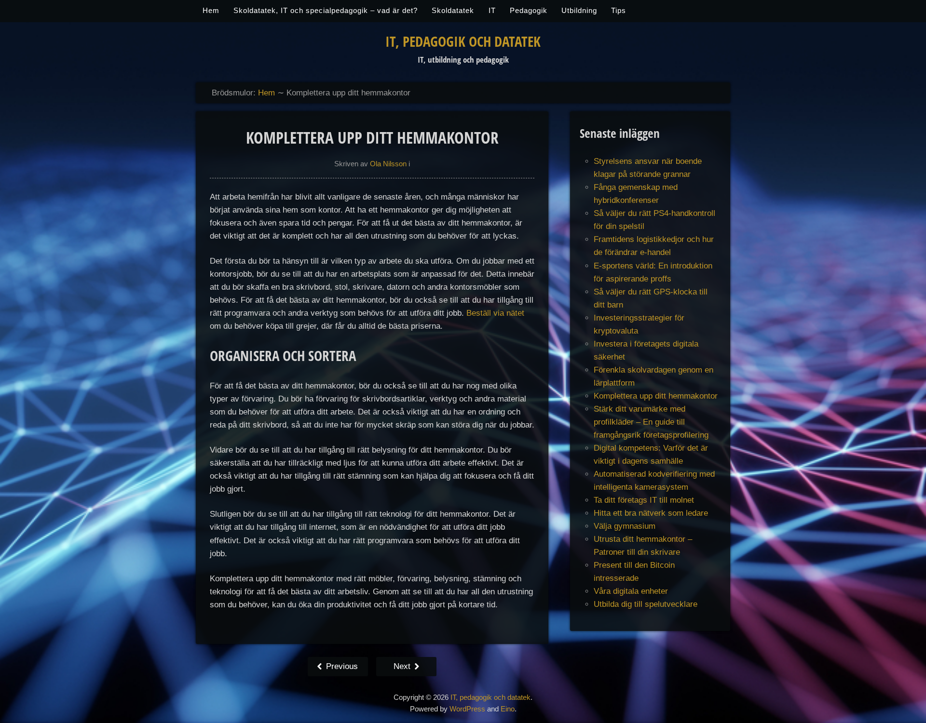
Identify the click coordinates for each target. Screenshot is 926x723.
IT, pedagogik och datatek (463, 41)
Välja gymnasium (624, 526)
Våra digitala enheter (631, 591)
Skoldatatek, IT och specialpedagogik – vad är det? (325, 10)
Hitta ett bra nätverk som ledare (651, 513)
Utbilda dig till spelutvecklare (645, 604)
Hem (211, 10)
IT (492, 10)
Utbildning (579, 10)
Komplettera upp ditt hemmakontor (656, 396)
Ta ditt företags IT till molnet (644, 500)
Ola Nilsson (388, 164)
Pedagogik (528, 10)
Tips (618, 10)
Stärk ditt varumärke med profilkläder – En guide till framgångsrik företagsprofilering (651, 422)
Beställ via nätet (495, 313)
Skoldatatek (453, 10)
